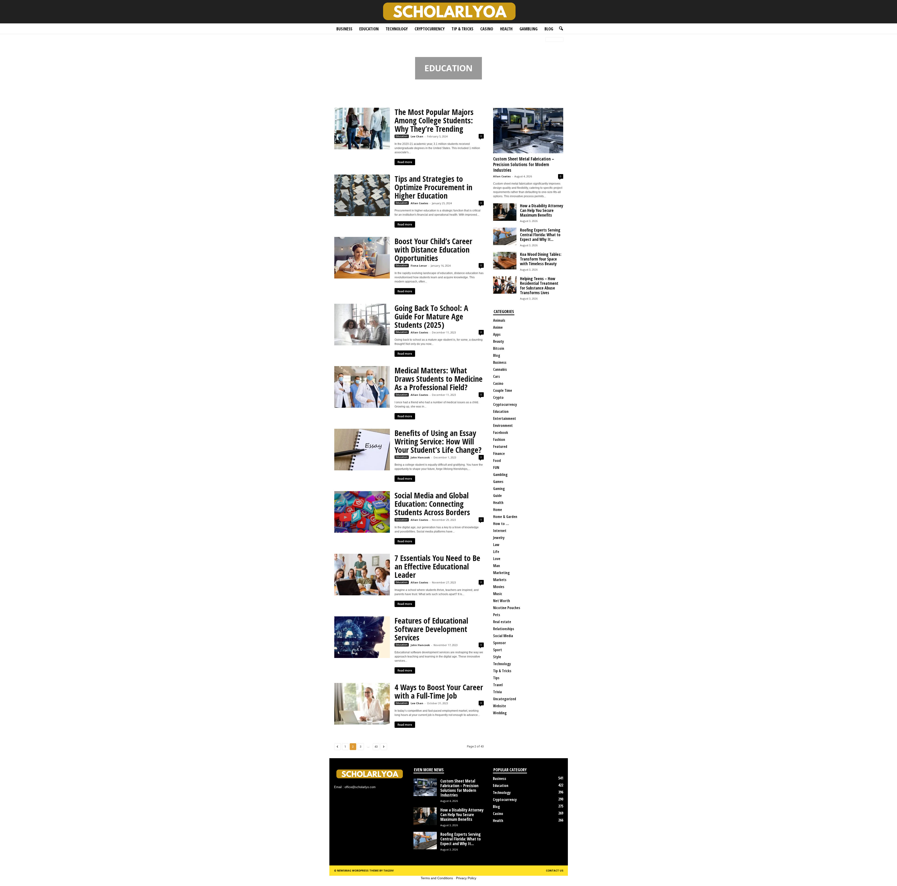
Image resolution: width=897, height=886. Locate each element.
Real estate (502, 621)
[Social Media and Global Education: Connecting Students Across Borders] (362, 512)
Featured (500, 446)
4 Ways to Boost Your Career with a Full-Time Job (439, 691)
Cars (496, 376)
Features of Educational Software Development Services (431, 629)
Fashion (499, 439)
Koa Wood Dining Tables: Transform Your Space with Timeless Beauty (540, 258)
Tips (496, 677)
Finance (499, 453)
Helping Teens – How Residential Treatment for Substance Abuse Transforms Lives (539, 285)
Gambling (528, 29)
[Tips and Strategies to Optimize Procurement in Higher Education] (362, 195)
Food (497, 460)
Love (496, 558)
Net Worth (501, 600)
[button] (561, 29)
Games (498, 481)
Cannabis (500, 369)
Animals (499, 320)
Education (369, 29)
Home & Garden (505, 516)
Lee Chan (417, 136)
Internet (499, 530)
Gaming (499, 488)
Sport (497, 649)
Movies (498, 586)
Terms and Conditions (437, 878)
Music (497, 593)
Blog (549, 29)
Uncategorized (504, 698)
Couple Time (502, 390)
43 (376, 746)
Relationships (503, 628)
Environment (503, 425)
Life (496, 551)
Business (344, 29)
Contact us (554, 870)
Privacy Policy (466, 878)
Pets (496, 614)
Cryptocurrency (430, 29)
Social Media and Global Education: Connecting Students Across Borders (432, 504)
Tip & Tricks (462, 29)
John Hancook (420, 457)
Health (506, 29)
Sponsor (499, 642)
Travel (498, 684)
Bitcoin (498, 348)
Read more (405, 162)
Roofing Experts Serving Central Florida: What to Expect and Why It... (540, 234)
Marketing (501, 572)
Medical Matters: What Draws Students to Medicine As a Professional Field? (439, 379)
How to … (501, 523)
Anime (498, 327)
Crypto (498, 397)
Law (496, 544)
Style (497, 656)
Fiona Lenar (419, 265)
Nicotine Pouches (506, 607)
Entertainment (504, 418)
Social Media (503, 635)
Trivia (497, 691)
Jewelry (499, 537)
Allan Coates (419, 203)
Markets (499, 579)
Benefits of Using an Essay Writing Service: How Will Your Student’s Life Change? (438, 441)
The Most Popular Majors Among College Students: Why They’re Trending (434, 120)
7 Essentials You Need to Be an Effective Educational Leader (437, 566)
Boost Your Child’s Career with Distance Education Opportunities (433, 249)
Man (496, 565)
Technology (397, 29)
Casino (486, 29)
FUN (496, 467)
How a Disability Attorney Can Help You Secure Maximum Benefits (541, 210)
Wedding (500, 712)
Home (337, 39)
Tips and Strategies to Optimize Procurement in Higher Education (433, 187)
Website (499, 705)
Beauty (498, 341)
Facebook (500, 432)
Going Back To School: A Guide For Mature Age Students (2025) (431, 316)
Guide (497, 495)
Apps (497, 334)
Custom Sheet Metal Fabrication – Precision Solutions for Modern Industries (523, 164)
